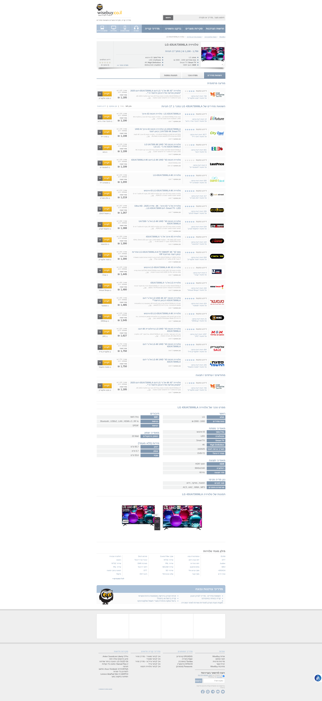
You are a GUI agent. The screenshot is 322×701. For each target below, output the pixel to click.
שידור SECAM (167, 567)
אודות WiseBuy (218, 656)
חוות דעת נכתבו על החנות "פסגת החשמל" (197, 366)
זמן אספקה (113, 106)
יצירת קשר (220, 664)
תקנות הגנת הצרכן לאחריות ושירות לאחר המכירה (202, 603)
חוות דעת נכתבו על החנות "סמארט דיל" (198, 182)
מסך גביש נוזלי (193, 570)
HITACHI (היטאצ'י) (185, 664)
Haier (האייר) (187, 659)
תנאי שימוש (220, 659)
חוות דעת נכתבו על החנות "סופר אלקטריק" (197, 258)
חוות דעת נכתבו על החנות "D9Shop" (199, 320)
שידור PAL (169, 563)
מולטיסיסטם (194, 567)
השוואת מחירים (102, 20)
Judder (222, 563)
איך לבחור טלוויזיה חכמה (150, 666)
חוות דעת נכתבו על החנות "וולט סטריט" (198, 197)
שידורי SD (169, 570)
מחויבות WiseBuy (217, 666)
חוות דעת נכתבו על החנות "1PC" (198, 335)
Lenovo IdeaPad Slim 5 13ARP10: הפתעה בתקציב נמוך (114, 675)
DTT (223, 560)
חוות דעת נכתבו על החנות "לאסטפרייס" (198, 166)
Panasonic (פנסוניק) (184, 666)
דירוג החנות (101, 106)
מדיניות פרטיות (219, 661)
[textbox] (214, 680)
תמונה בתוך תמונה (114, 570)
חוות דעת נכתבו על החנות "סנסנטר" (199, 304)
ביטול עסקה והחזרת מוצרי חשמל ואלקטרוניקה (156, 601)
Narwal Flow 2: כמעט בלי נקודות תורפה (115, 665)
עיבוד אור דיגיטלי (140, 560)
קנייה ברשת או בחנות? (166, 598)
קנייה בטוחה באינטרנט (211, 598)
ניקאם (118, 560)
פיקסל (118, 574)
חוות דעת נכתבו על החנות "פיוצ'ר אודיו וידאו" (196, 120)
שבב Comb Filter (166, 556)
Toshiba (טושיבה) (185, 661)
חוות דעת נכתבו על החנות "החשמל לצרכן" (197, 228)
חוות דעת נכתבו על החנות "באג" (199, 151)
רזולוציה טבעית (115, 556)
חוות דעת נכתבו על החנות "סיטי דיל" (198, 135)
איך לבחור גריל (154, 664)
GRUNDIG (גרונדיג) (184, 656)
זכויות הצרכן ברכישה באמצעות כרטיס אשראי (157, 596)
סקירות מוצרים (115, 20)
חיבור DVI (143, 574)
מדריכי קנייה (126, 20)
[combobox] (199, 18)
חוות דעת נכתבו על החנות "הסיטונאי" (199, 243)
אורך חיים (221, 574)
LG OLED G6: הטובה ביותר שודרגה (113, 661)
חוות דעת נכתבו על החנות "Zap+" (200, 274)
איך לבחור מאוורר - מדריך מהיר (147, 656)
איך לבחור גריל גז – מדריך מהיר (147, 661)
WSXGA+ (221, 570)
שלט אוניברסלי (167, 574)
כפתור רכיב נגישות (318, 678)
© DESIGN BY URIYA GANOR (105, 689)
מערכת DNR (142, 563)
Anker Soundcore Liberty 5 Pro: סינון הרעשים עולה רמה (115, 657)
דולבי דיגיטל (142, 567)
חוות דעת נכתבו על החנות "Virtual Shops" (197, 289)
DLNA (223, 556)
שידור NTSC (168, 560)
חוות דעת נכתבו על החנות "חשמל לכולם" (197, 212)
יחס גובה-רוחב (194, 560)
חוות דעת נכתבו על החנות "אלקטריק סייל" (197, 351)
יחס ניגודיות (194, 563)
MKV (223, 567)
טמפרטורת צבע (193, 556)
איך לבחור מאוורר (153, 659)
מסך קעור (195, 574)
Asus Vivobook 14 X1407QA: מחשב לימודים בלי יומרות (113, 670)
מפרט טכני (124, 65)
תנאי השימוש (207, 675)
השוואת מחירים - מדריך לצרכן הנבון (205, 596)
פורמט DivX (142, 556)
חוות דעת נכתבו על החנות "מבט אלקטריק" (197, 97)
